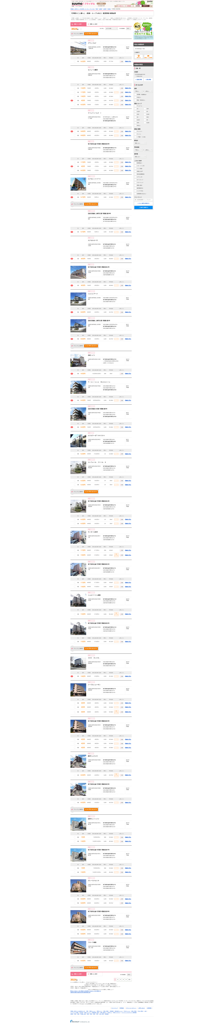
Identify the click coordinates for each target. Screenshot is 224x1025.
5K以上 (138, 125)
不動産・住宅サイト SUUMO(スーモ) (77, 1011)
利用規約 (122, 1008)
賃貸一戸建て (106, 1011)
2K (147, 111)
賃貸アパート (99, 1011)
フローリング (140, 182)
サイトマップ (114, 1008)
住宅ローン (110, 1012)
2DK (138, 114)
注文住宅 (81, 1012)
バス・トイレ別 (140, 165)
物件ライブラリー (116, 1012)
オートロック (140, 179)
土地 (145, 1011)
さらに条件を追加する (144, 203)
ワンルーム (139, 106)
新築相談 (106, 1013)
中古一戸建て (140, 1011)
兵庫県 (84, 992)
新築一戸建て (134, 1011)
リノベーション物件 (74, 1012)
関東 (78, 1013)
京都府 (100, 9)
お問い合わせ (141, 1008)
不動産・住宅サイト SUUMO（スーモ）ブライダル (82, 9)
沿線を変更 (139, 79)
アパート (139, 134)
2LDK (148, 114)
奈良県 (81, 992)
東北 (75, 1013)
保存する (138, 56)
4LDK (148, 122)
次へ (130, 979)
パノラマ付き (140, 191)
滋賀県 (72, 992)
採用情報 (149, 1008)
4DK (138, 122)
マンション (139, 131)
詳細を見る (128, 61)
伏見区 (109, 9)
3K (137, 117)
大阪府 (78, 992)
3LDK (138, 120)
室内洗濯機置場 (140, 174)
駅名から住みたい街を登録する (77, 991)
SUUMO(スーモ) (150, 2)
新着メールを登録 (148, 56)
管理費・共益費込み (141, 94)
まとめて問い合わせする (91, 33)
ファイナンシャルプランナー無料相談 (129, 1012)
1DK (148, 108)
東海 (88, 1013)
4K (147, 120)
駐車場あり (139, 163)
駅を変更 (149, 79)
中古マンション (127, 1011)
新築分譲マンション (119, 1011)
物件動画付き (140, 188)
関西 (91, 1013)
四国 (94, 1013)
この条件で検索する (143, 207)
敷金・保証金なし (141, 100)
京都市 (104, 9)
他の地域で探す (101, 6)
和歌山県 (88, 992)
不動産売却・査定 (95, 1012)
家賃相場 (111, 1011)
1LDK (138, 111)
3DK (148, 117)
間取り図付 (139, 185)
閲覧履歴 (129, 6)
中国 (97, 1013)
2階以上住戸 (140, 171)
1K (137, 108)
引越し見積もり (103, 1012)
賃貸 (97, 9)
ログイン (146, 6)
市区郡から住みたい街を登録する (93, 991)
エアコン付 (139, 177)
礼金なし (139, 97)
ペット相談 (139, 168)
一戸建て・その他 (141, 137)
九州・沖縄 (101, 1013)
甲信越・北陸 (83, 1013)
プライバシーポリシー (131, 1008)
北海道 (71, 1013)
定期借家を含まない (141, 193)
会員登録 (138, 6)
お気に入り (121, 6)
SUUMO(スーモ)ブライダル (83, 5)
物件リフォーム (87, 1012)
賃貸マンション (92, 1011)
